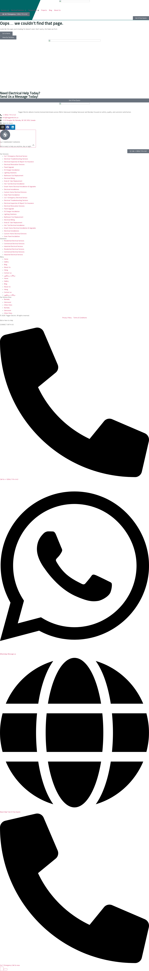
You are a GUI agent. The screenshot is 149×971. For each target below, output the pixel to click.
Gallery (6, 262)
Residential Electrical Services (14, 241)
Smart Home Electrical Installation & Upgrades (20, 186)
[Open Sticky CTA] (1, 969)
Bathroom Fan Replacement (13, 175)
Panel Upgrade (9, 167)
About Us (7, 267)
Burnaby (7, 299)
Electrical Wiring (9, 178)
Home (6, 259)
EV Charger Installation (12, 170)
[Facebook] (7, 127)
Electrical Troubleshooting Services (16, 159)
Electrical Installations (11, 189)
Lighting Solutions (10, 173)
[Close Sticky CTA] (5, 969)
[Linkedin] (12, 127)
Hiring (6, 270)
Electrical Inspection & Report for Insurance (19, 162)
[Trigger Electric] (74, 4)
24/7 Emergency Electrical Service (15, 156)
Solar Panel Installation (12, 195)
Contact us (8, 273)
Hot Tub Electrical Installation (14, 184)
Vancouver (7, 302)
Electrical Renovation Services (14, 164)
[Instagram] (2, 127)
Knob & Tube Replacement (13, 181)
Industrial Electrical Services (13, 246)
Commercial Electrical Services (14, 243)
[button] (5, 10)
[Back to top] (18, 139)
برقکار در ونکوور (9, 275)
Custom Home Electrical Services (15, 192)
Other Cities (8, 305)
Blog (5, 264)
